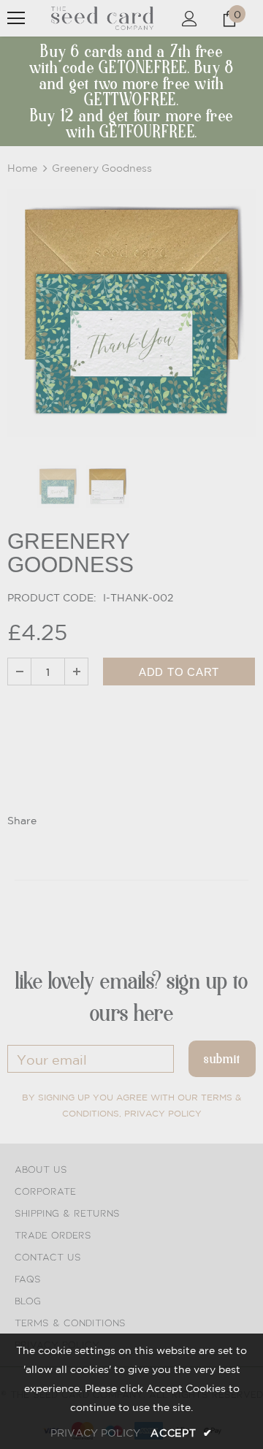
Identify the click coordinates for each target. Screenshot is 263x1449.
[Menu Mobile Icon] (16, 18)
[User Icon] (189, 18)
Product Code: (51, 598)
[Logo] (102, 19)
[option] (131, 313)
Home (22, 168)
